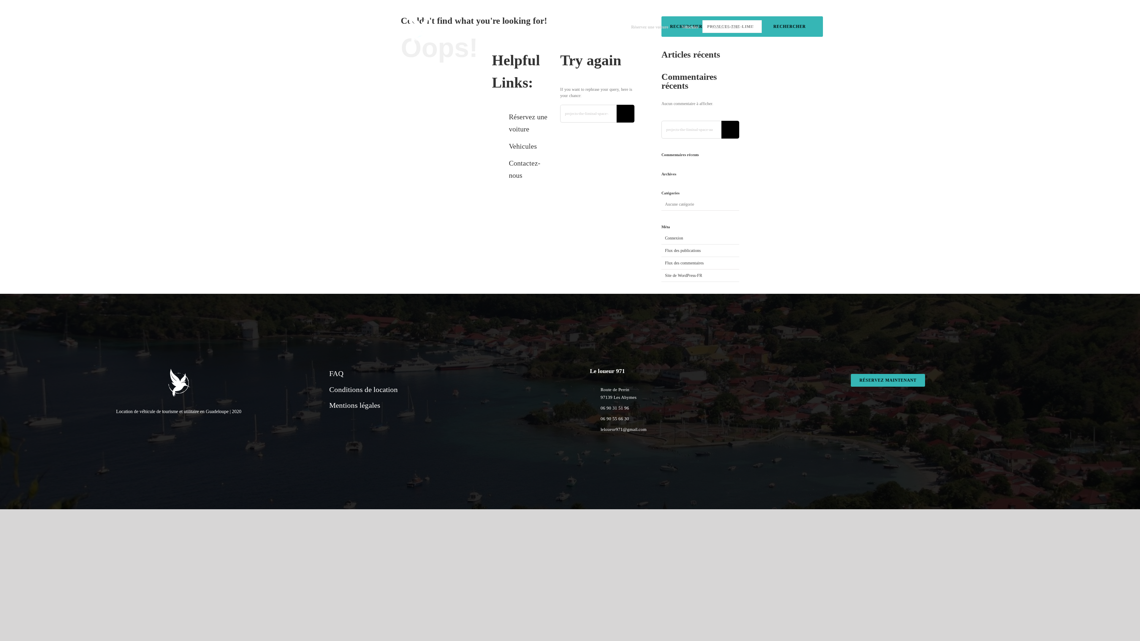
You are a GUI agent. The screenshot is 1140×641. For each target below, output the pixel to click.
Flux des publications (683, 250)
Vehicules (523, 146)
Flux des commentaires (684, 263)
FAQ (336, 373)
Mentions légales (354, 405)
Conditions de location (363, 389)
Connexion (674, 238)
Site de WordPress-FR (683, 275)
